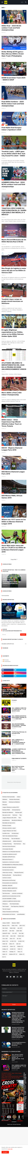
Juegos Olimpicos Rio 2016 (9, 817)
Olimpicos (4, 903)
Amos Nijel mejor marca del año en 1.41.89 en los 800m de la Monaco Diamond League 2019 (14, 549)
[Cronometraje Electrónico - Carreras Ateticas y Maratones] (6, 1045)
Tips (20, 815)
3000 (19, 930)
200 (11, 930)
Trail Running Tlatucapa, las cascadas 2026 (19, 732)
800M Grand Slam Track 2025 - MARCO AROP (13, 79)
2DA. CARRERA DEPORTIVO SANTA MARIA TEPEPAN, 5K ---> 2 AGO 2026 (19, 717)
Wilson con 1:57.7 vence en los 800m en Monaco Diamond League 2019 (14, 522)
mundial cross (5, 833)
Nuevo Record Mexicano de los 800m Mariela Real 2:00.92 (14, 241)
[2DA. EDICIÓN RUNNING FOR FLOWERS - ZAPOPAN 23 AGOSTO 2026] (6, 726)
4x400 (21, 941)
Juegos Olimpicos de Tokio (9, 830)
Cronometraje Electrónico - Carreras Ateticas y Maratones (19, 1044)
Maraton (4, 802)
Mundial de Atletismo (7, 812)
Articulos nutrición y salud (8, 828)
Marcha (5, 925)
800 (22, 925)
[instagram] (20, 673)
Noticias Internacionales (8, 796)
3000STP (6, 933)
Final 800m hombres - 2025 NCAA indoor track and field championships (13, 104)
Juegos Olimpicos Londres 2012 (10, 807)
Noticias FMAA (6, 809)
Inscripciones (15, 833)
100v (12, 938)
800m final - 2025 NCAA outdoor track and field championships (11, 28)
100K (20, 949)
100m (4, 951)
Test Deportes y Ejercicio (17, 906)
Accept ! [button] (5, 1152)
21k (14, 933)
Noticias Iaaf (18, 812)
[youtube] (8, 673)
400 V (5, 936)
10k (21, 933)
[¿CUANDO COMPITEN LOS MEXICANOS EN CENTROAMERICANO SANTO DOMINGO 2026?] (6, 751)
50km (12, 946)
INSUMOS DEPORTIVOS (14, 643)
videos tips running (7, 872)
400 (4, 930)
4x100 (13, 941)
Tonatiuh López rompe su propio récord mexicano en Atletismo (12, 301)
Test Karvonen (6, 893)
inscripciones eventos (7, 870)
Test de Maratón (15, 838)
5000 (12, 928)
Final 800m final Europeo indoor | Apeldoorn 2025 (11, 129)
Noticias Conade (6, 825)
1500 (14, 925)
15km (20, 951)
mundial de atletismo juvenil (9, 854)
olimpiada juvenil (6, 841)
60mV (5, 941)
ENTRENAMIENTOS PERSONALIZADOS (12, 864)
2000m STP (13, 954)
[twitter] (20, 670)
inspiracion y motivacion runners (10, 862)
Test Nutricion (17, 843)
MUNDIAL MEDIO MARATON (9, 888)
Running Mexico (17, 875)
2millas (5, 949)
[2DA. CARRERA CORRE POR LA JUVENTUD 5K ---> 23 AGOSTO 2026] (6, 710)
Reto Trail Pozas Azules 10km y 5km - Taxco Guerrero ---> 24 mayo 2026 (18, 768)
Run (24, 843)
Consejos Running (7, 843)
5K (19, 938)
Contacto (14, 700)
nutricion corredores (17, 893)
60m (12, 936)
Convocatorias (5, 595)
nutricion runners (6, 877)
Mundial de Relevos (17, 820)
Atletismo (4, 799)
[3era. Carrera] (6, 1057)
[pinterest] (21, 977)
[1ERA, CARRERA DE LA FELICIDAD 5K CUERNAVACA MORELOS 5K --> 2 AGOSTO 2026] (6, 742)
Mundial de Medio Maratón (9, 867)
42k (20, 928)
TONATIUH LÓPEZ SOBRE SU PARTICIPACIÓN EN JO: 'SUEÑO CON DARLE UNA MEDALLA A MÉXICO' (14, 211)
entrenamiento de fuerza (8, 914)
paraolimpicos (6, 820)
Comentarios (7, 661)
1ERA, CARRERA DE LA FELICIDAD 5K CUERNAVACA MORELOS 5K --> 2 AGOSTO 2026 (18, 742)
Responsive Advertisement (14, 782)
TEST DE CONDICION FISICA (9, 836)
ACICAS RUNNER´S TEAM (9, 898)
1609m (20, 946)
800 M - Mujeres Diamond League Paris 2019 (12, 449)
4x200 (5, 946)
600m (21, 954)
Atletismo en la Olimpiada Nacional (11, 851)
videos (18, 796)
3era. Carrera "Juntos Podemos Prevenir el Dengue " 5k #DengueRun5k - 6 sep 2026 (18, 1057)
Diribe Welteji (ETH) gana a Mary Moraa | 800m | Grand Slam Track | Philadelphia (12, 54)
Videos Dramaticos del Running (10, 911)
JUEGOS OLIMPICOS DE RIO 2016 (11, 901)
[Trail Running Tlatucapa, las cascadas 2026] (6, 734)
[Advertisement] (14, 1141)
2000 (4, 954)
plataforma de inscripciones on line (11, 896)
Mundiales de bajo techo (8, 823)
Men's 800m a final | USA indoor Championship (12, 394)
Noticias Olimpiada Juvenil (9, 890)
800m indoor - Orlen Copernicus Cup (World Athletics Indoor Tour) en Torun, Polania (12, 423)
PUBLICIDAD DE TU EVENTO (19, 758)
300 (18, 943)
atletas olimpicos (17, 841)
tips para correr (6, 815)
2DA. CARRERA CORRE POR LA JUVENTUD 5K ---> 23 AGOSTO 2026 (19, 709)
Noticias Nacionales (14, 799)
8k (4, 957)
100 (5, 928)
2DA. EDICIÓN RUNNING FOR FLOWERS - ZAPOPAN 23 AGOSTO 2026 (19, 725)
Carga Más (13, 559)
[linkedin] (8, 676)
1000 (4, 943)
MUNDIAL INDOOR (7, 885)
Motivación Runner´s (7, 859)
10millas (12, 951)
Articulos (4, 804)
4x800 (12, 949)
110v (4, 938)
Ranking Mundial (6, 875)
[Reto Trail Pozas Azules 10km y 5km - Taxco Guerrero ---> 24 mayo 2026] (6, 769)
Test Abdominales (14, 903)
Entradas (6, 660)
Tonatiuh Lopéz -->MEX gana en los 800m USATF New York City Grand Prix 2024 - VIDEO (13, 153)
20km (11, 943)
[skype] (20, 676)
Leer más (10, 1149)
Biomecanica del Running (8, 880)
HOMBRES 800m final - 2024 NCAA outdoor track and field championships (13, 184)
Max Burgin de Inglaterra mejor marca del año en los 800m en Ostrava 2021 (14, 270)
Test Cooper (5, 906)
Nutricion (15, 815)
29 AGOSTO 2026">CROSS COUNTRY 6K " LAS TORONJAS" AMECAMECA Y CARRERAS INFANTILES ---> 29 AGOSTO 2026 (24, 1090)
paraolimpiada (20, 914)
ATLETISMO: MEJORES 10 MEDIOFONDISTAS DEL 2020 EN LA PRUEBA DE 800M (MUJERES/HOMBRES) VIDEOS (14, 366)
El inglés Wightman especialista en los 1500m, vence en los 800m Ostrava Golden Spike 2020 (12, 333)
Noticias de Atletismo (14, 802)
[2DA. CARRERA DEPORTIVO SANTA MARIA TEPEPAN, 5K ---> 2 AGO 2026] (6, 718)
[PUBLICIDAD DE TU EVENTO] (6, 761)
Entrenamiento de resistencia (9, 883)
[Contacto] (6, 703)
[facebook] (8, 670)
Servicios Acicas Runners (8, 846)
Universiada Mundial (7, 849)
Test (20, 817)
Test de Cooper (6, 909)
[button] (2, 2)
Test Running (5, 838)
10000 (21, 936)
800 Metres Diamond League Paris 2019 (13, 473)
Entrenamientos (16, 809)
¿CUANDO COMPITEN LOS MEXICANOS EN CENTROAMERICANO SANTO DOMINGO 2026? (19, 751)
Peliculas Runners (18, 872)
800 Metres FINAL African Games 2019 (12, 497)
